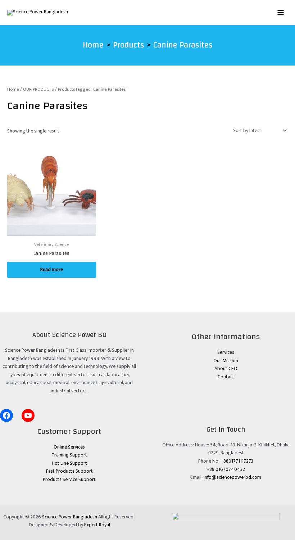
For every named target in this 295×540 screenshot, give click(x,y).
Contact (226, 377)
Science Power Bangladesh (69, 517)
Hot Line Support (69, 463)
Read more (51, 270)
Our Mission (225, 361)
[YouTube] (28, 415)
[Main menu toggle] (281, 12)
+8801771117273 (237, 461)
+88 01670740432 (225, 469)
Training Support (69, 455)
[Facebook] (6, 415)
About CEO (225, 369)
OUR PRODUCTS (38, 89)
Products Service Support (69, 479)
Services (225, 352)
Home (13, 89)
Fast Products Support (69, 471)
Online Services (69, 447)
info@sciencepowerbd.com (232, 477)
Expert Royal (97, 525)
